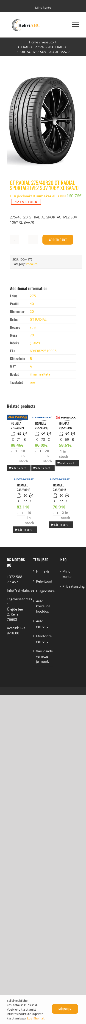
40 (32, 303)
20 (32, 311)
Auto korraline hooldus (43, 606)
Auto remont (42, 623)
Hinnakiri (43, 571)
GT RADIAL (38, 319)
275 (33, 295)
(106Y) (35, 342)
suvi (33, 327)
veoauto (32, 264)
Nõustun (65, 1008)
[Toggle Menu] (75, 25)
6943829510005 (43, 350)
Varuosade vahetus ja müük (43, 656)
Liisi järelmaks (38, 196)
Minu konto (67, 574)
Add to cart (58, 239)
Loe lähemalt (36, 1018)
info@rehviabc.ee (20, 590)
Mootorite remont (43, 638)
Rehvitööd (43, 581)
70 (32, 335)
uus (33, 382)
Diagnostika (43, 591)
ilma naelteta (40, 374)
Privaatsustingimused (69, 586)
